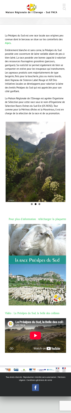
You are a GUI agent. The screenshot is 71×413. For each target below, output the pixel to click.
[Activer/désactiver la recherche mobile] (64, 8)
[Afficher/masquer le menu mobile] (64, 5)
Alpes (8, 43)
